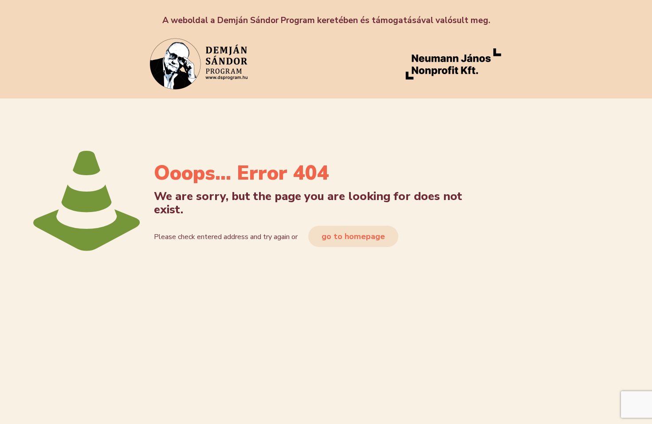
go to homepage (353, 236)
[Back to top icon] (609, 406)
